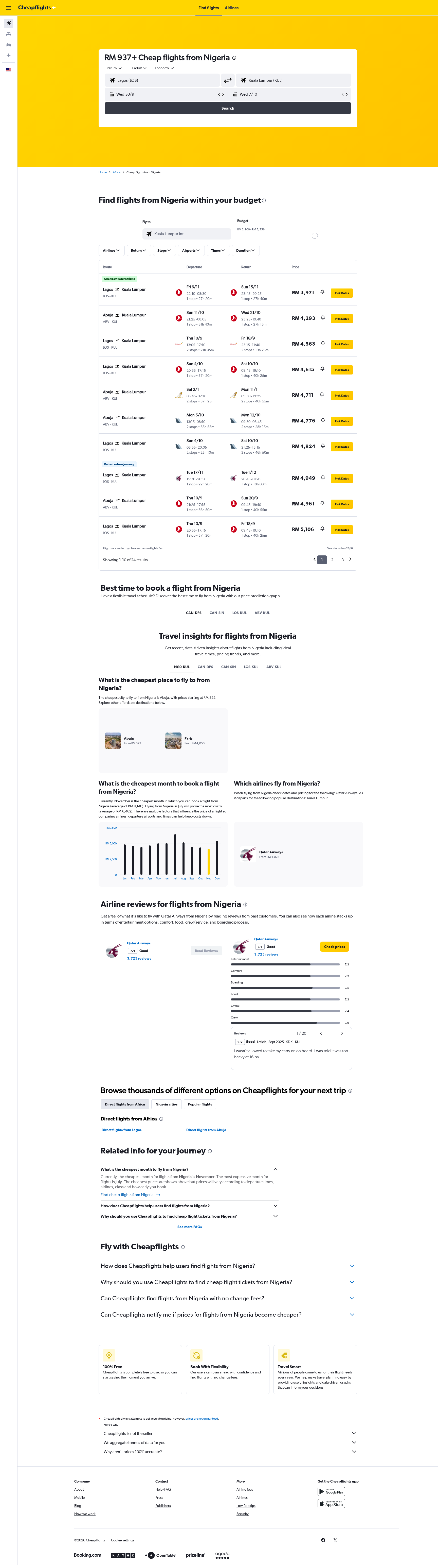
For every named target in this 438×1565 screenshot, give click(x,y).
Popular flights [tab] (200, 1104)
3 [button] (342, 559)
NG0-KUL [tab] (182, 667)
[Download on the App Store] (331, 1503)
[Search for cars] (8, 45)
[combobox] (114, 68)
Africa (116, 172)
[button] (8, 7)
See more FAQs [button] (189, 1227)
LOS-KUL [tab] (239, 613)
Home (103, 172)
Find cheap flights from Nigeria (127, 1194)
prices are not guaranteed (202, 1418)
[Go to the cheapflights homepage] (37, 7)
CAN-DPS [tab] (194, 613)
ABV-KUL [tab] (262, 613)
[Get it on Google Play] (331, 1491)
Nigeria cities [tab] (166, 1104)
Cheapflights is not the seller (128, 1433)
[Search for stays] (8, 34)
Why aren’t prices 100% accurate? (133, 1451)
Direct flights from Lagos (121, 1130)
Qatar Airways (139, 943)
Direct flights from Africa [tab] (125, 1104)
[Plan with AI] (8, 55)
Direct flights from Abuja (206, 1130)
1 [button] (322, 559)
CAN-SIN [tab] (217, 613)
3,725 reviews (139, 958)
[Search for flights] (8, 23)
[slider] (315, 236)
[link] (334, 947)
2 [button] (332, 559)
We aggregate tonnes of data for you (135, 1442)
